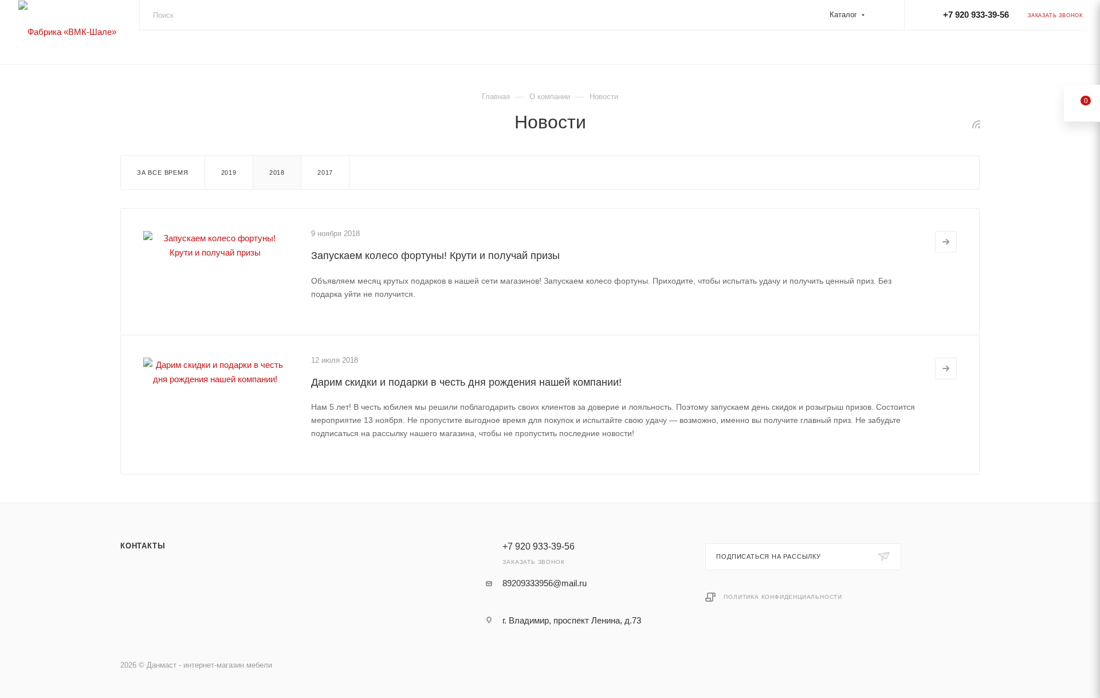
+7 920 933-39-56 (976, 14)
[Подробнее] (946, 242)
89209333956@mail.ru (544, 583)
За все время (162, 172)
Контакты (142, 546)
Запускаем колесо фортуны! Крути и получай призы (435, 255)
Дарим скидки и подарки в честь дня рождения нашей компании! (466, 382)
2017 (325, 172)
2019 (229, 172)
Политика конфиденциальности (783, 597)
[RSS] (976, 124)
